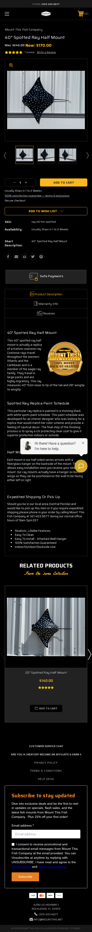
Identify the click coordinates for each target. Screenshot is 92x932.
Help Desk (46, 779)
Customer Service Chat (46, 746)
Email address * (23, 825)
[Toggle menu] (13, 14)
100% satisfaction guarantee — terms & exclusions (37, 195)
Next (87, 155)
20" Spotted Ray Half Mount (46, 672)
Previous (4, 155)
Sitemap (75, 928)
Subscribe (25, 876)
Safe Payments (51, 276)
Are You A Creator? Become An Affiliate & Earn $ (46, 754)
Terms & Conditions (46, 771)
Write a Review (46, 52)
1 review (30, 52)
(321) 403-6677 (50, 4)
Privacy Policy (46, 762)
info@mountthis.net (48, 919)
